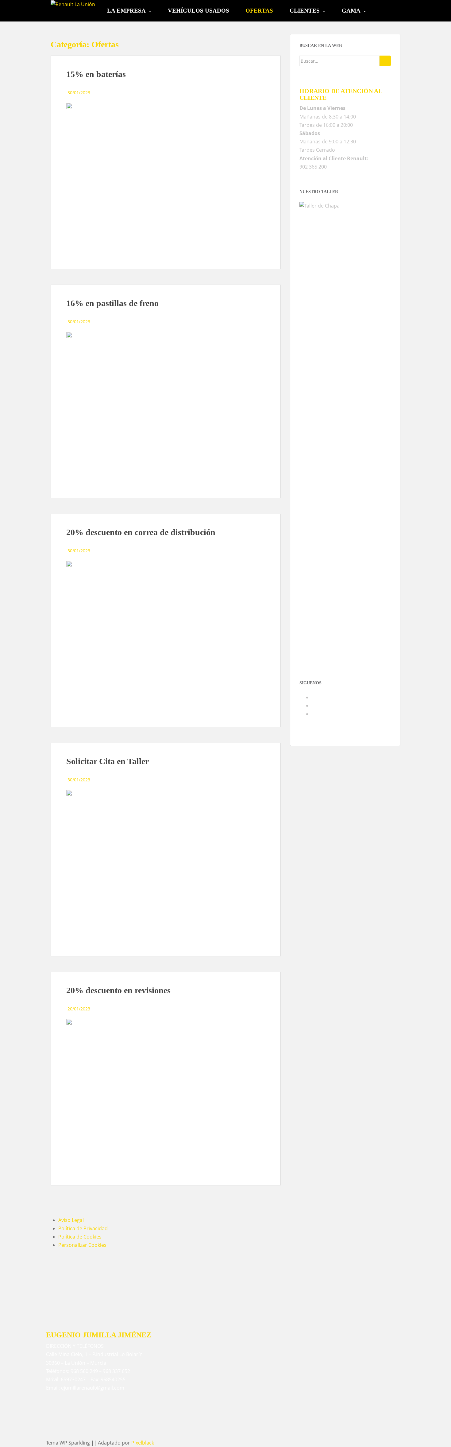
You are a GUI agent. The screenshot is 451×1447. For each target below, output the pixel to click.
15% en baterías (96, 74)
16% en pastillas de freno (112, 303)
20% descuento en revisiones (118, 990)
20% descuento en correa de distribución (140, 532)
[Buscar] (385, 61)
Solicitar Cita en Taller (107, 761)
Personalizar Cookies (82, 1245)
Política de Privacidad (83, 1228)
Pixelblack (142, 1442)
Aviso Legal (71, 1220)
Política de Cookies (80, 1236)
